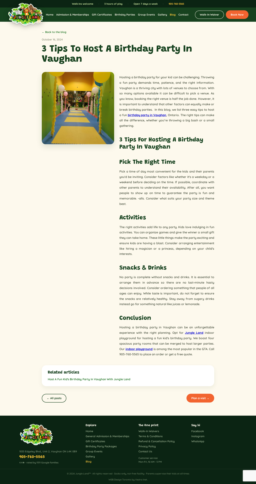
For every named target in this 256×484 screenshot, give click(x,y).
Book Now (237, 14)
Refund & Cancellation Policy (156, 441)
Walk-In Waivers (148, 431)
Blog (173, 14)
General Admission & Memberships (107, 436)
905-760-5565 (176, 3)
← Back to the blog (54, 32)
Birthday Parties (125, 14)
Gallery (162, 14)
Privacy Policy (147, 446)
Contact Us (145, 451)
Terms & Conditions (150, 436)
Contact (183, 14)
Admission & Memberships (72, 14)
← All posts (54, 398)
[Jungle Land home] (23, 14)
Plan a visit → (200, 398)
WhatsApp (197, 441)
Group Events (146, 14)
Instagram (197, 436)
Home (49, 14)
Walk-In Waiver (209, 14)
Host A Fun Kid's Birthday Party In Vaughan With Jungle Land (89, 379)
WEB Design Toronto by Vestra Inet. (128, 479)
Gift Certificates (102, 14)
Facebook (197, 431)
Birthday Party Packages (101, 446)
